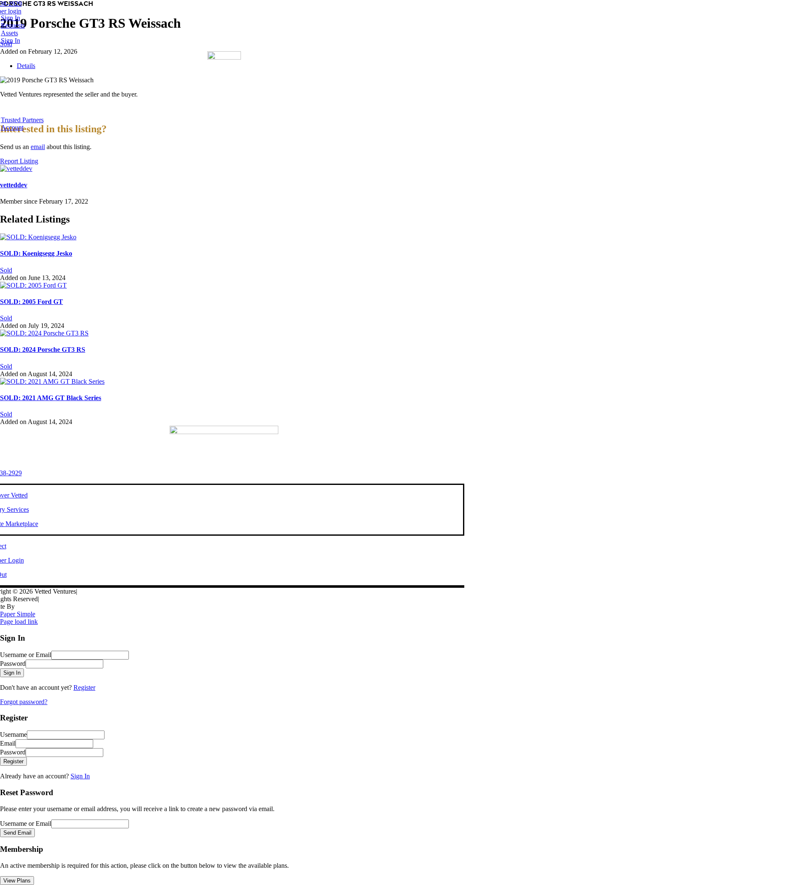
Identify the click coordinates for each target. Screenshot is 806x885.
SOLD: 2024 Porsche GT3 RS (42, 349)
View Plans (17, 880)
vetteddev (13, 185)
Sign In (80, 776)
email (38, 146)
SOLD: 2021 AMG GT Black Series (50, 397)
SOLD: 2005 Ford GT (31, 301)
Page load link (19, 621)
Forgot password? (23, 701)
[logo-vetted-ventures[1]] (224, 57)
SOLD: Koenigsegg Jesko (36, 253)
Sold (6, 270)
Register (84, 687)
